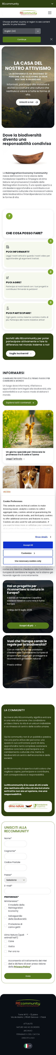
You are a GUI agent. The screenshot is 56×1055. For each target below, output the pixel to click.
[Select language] (28, 1046)
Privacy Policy (22, 966)
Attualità (28, 1023)
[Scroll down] (28, 112)
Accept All (28, 545)
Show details (41, 537)
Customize (26, 553)
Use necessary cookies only (28, 561)
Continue (21, 39)
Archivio (28, 1030)
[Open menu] (49, 12)
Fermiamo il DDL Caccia (28, 1034)
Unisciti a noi (28, 1038)
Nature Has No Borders (28, 1027)
